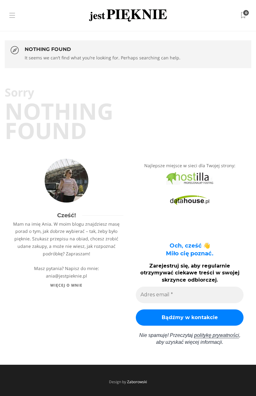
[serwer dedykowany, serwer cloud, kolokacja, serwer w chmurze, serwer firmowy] (189, 178)
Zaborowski (137, 381)
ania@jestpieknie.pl (66, 276)
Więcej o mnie (66, 285)
